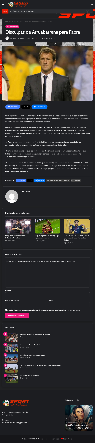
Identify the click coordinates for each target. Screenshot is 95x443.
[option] (79, 418)
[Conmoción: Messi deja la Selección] (11, 348)
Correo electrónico (13, 300)
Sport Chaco (67, 439)
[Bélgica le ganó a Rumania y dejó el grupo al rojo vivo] (47, 226)
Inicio (9, 21)
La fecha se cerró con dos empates (33, 355)
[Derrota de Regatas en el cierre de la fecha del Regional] (11, 368)
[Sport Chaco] (19, 4)
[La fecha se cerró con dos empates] (11, 358)
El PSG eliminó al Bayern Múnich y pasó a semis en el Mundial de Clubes (76, 238)
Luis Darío (13, 38)
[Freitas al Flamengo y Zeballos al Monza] (11, 337)
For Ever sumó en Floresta (29, 376)
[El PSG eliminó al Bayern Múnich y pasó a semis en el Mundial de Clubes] (77, 226)
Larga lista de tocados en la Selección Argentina (15, 237)
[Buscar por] (92, 5)
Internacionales (17, 21)
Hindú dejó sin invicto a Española (21, 11)
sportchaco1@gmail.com (18, 423)
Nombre (8, 290)
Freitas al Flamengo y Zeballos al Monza (35, 335)
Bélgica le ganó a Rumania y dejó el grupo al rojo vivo (47, 237)
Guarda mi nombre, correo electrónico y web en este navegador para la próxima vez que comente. (43, 310)
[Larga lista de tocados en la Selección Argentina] (18, 226)
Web (50, 300)
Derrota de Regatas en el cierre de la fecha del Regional (40, 365)
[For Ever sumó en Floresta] (11, 378)
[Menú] (3, 5)
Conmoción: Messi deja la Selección (33, 345)
